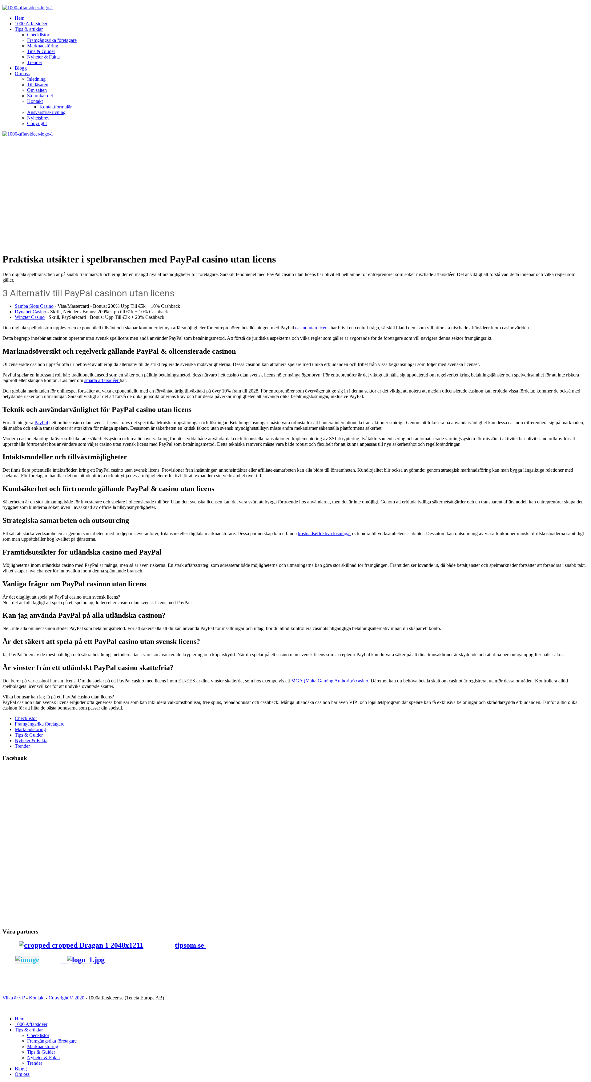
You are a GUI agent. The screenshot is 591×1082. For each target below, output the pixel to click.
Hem (19, 18)
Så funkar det (40, 95)
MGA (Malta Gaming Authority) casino (329, 680)
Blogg (21, 68)
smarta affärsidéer (102, 380)
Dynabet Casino (30, 311)
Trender (34, 62)
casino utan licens (312, 327)
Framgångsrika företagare (52, 40)
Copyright (37, 123)
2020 (79, 997)
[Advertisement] (295, 183)
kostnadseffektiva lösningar (324, 533)
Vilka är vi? (13, 997)
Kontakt (35, 101)
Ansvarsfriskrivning (46, 112)
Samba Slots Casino (34, 306)
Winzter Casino (30, 317)
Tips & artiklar (29, 29)
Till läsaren (37, 84)
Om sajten (37, 90)
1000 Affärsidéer (31, 23)
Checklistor (38, 34)
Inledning (36, 79)
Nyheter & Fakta (43, 56)
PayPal (41, 422)
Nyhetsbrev (38, 117)
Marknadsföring (42, 45)
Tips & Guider (41, 51)
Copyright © (61, 997)
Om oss (22, 73)
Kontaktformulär (55, 106)
